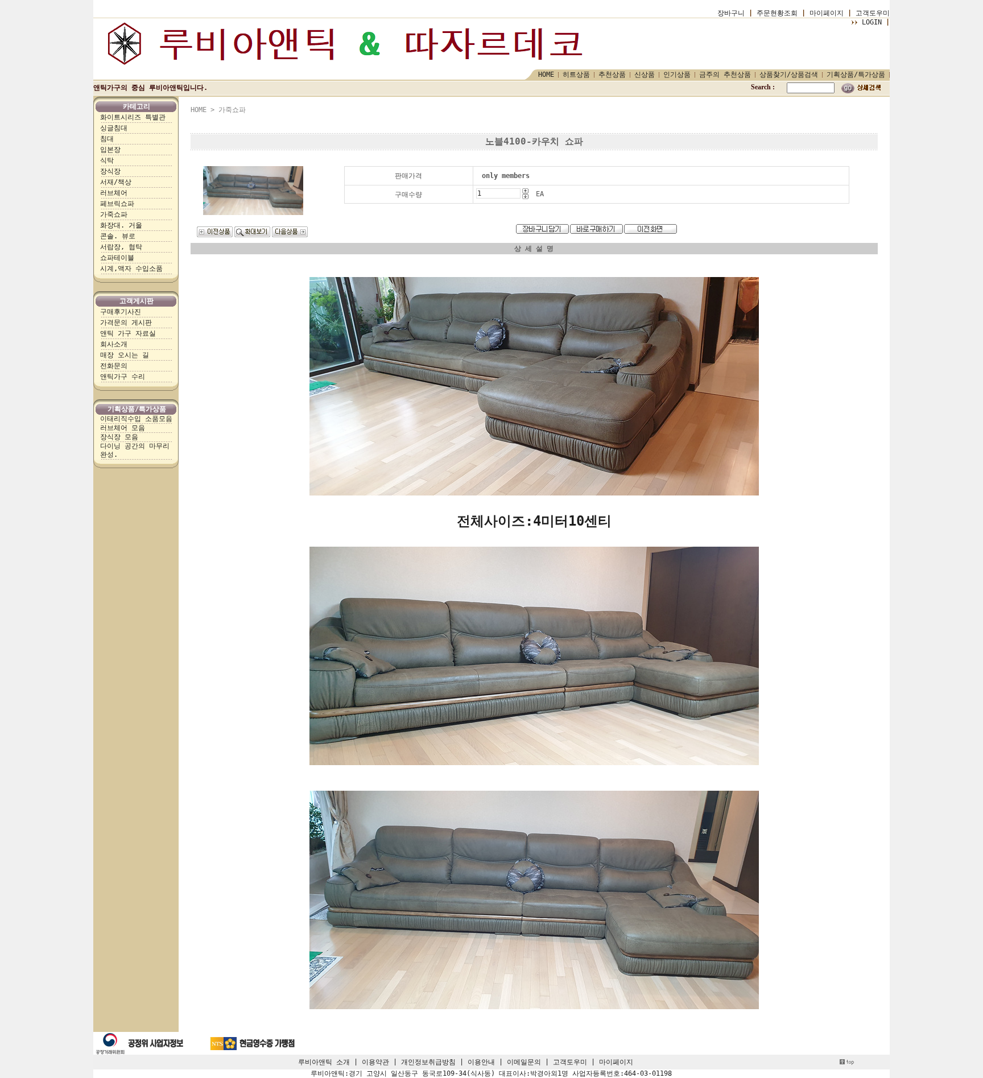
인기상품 (677, 75)
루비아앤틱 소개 (324, 1062)
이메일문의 (524, 1062)
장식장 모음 (119, 437)
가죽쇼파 (113, 214)
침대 (107, 139)
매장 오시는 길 (124, 355)
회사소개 (113, 344)
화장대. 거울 (121, 225)
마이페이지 (826, 13)
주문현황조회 (777, 13)
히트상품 (576, 75)
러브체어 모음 (122, 428)
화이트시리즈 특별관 (133, 117)
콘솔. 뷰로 (117, 236)
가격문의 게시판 (126, 323)
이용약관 (375, 1062)
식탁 (107, 160)
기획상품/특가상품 (856, 75)
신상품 (644, 75)
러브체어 (113, 193)
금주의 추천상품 (725, 75)
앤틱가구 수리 (122, 377)
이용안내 (481, 1062)
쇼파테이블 (117, 258)
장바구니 (731, 13)
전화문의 (113, 366)
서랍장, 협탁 (121, 247)
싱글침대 (113, 128)
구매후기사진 (120, 312)
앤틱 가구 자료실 (128, 333)
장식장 (110, 171)
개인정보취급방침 (428, 1062)
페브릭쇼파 (117, 204)
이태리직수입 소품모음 (136, 419)
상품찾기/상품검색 (788, 75)
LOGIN (872, 22)
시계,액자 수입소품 (131, 268)
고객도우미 (873, 13)
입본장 (110, 150)
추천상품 (612, 75)
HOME (546, 75)
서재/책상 (115, 182)
